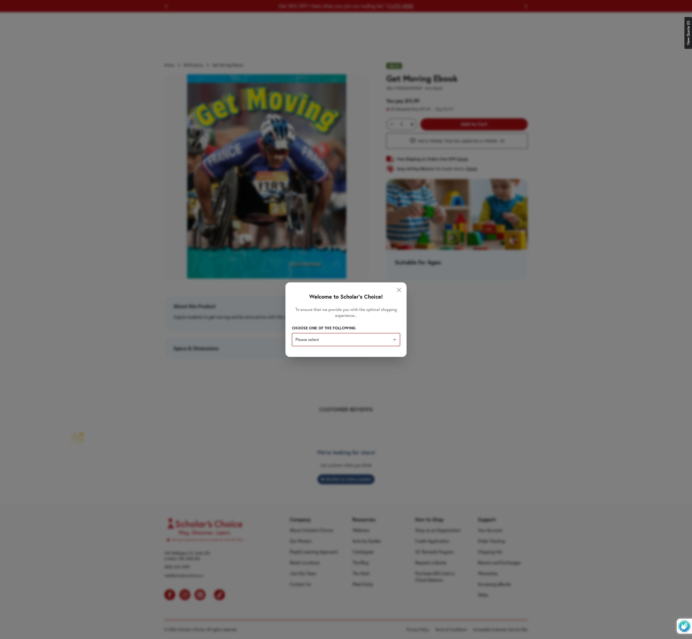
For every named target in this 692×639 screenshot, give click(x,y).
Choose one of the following (323, 328)
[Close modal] (399, 290)
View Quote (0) (688, 33)
